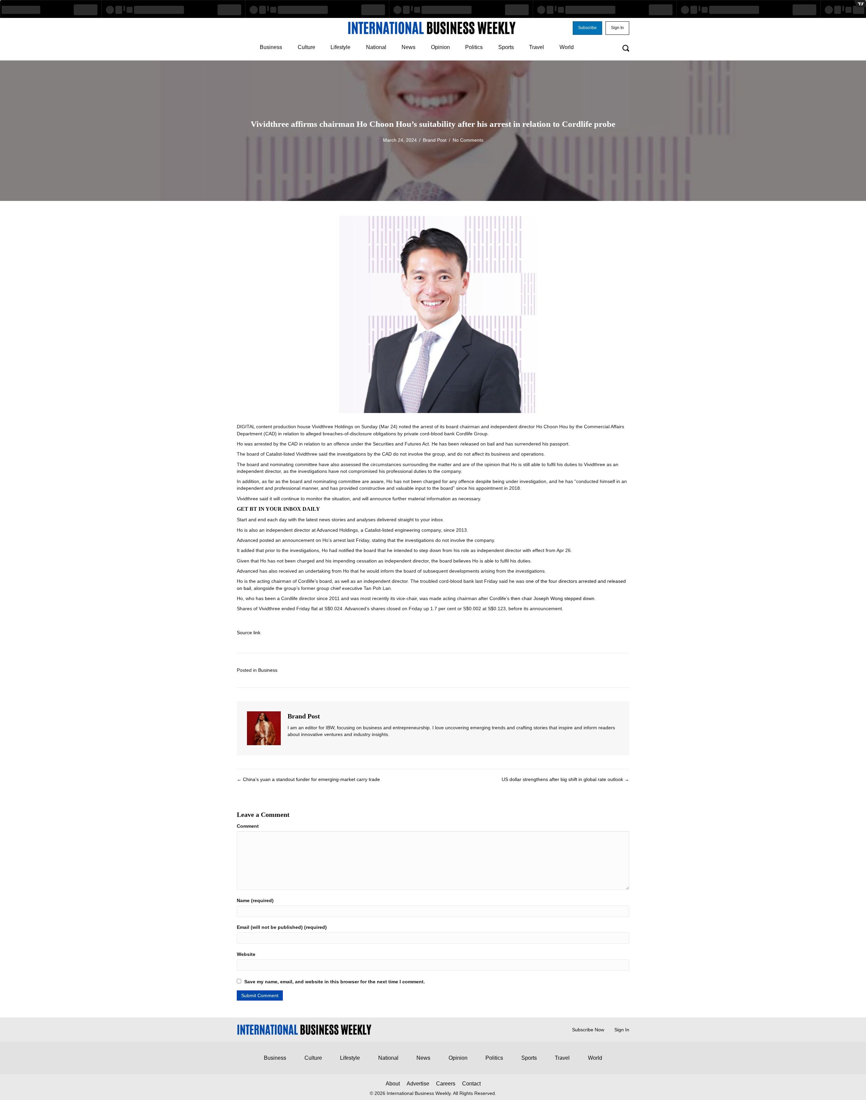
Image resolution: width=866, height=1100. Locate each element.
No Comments (468, 140)
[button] (587, 28)
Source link (248, 632)
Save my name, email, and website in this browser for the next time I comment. (334, 981)
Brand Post (435, 140)
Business (267, 670)
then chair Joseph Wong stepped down (552, 598)
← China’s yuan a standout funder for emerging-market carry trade (308, 779)
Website (246, 954)
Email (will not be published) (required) (282, 927)
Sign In (621, 1029)
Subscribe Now (588, 1029)
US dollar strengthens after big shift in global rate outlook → (565, 779)
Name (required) (255, 900)
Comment (248, 826)
